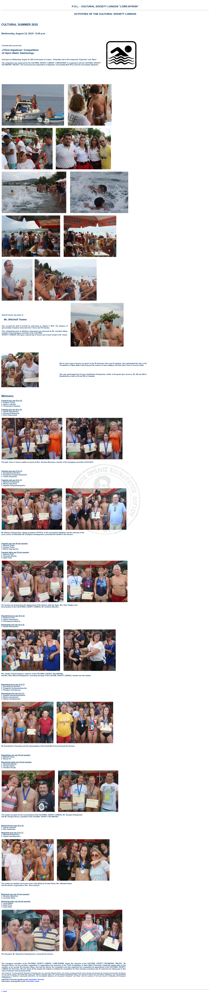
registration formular (36, 979)
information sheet (32, 981)
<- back (4, 991)
